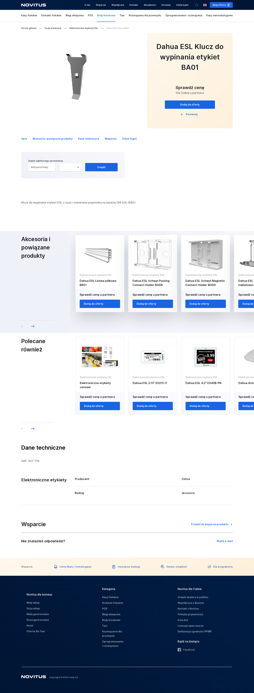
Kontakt (134, 5)
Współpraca (117, 5)
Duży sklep (33, 608)
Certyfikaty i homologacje (76, 566)
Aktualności (150, 5)
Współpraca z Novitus (191, 602)
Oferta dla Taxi (36, 631)
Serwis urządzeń (176, 566)
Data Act (183, 620)
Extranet (166, 5)
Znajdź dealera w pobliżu (193, 597)
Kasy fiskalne (29, 15)
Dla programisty (223, 566)
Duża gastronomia (38, 619)
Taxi (122, 15)
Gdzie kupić (182, 5)
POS (90, 15)
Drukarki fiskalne (51, 15)
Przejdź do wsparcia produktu (209, 524)
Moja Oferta (221, 5)
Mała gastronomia (38, 614)
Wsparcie (101, 5)
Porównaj (192, 114)
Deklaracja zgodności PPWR (194, 631)
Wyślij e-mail (225, 541)
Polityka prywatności (190, 614)
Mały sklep (33, 602)
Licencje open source (191, 625)
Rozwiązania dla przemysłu (145, 15)
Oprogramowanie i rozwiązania (183, 15)
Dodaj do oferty (190, 104)
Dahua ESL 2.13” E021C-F (150, 383)
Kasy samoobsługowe (219, 15)
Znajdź (101, 167)
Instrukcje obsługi (129, 566)
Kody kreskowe (106, 15)
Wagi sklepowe (74, 15)
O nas (87, 5)
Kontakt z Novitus (188, 608)
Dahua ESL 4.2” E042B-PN (203, 383)
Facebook (189, 649)
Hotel (30, 625)
